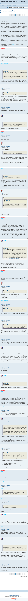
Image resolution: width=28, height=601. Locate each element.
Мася (5, 71)
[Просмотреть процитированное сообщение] (7, 71)
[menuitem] (7, 7)
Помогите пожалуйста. (7, 11)
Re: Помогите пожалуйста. (5, 88)
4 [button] (18, 15)
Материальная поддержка (6, 12)
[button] (10, 15)
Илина (5, 176)
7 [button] (22, 15)
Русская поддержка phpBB (14, 595)
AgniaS (5, 197)
